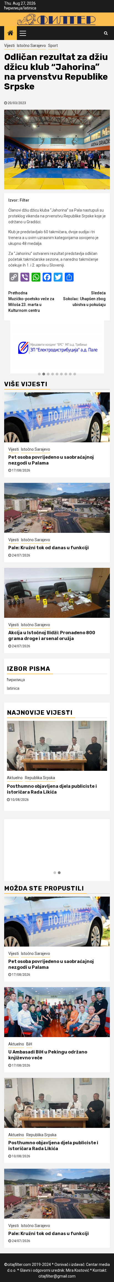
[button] (39, 374)
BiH (29, 1044)
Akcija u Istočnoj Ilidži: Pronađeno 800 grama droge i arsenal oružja (51, 635)
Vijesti (9, 45)
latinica (30, 8)
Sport (53, 45)
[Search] (105, 33)
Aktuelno (16, 1044)
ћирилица (13, 8)
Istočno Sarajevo (31, 45)
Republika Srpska (41, 1135)
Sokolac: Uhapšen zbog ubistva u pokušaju (84, 299)
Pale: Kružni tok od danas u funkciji (48, 547)
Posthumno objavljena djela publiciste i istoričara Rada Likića (53, 1145)
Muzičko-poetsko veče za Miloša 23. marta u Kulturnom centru (31, 302)
